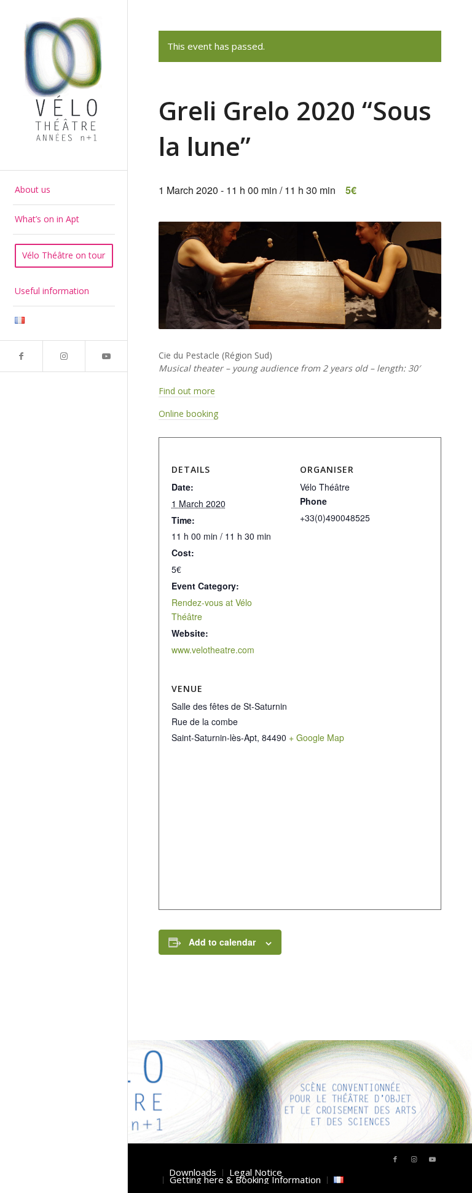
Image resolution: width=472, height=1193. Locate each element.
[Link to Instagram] (63, 356)
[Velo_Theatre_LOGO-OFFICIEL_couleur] (64, 85)
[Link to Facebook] (21, 356)
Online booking (188, 413)
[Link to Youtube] (106, 356)
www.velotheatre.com (212, 649)
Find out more (187, 391)
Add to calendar (222, 942)
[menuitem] (64, 190)
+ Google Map (316, 737)
